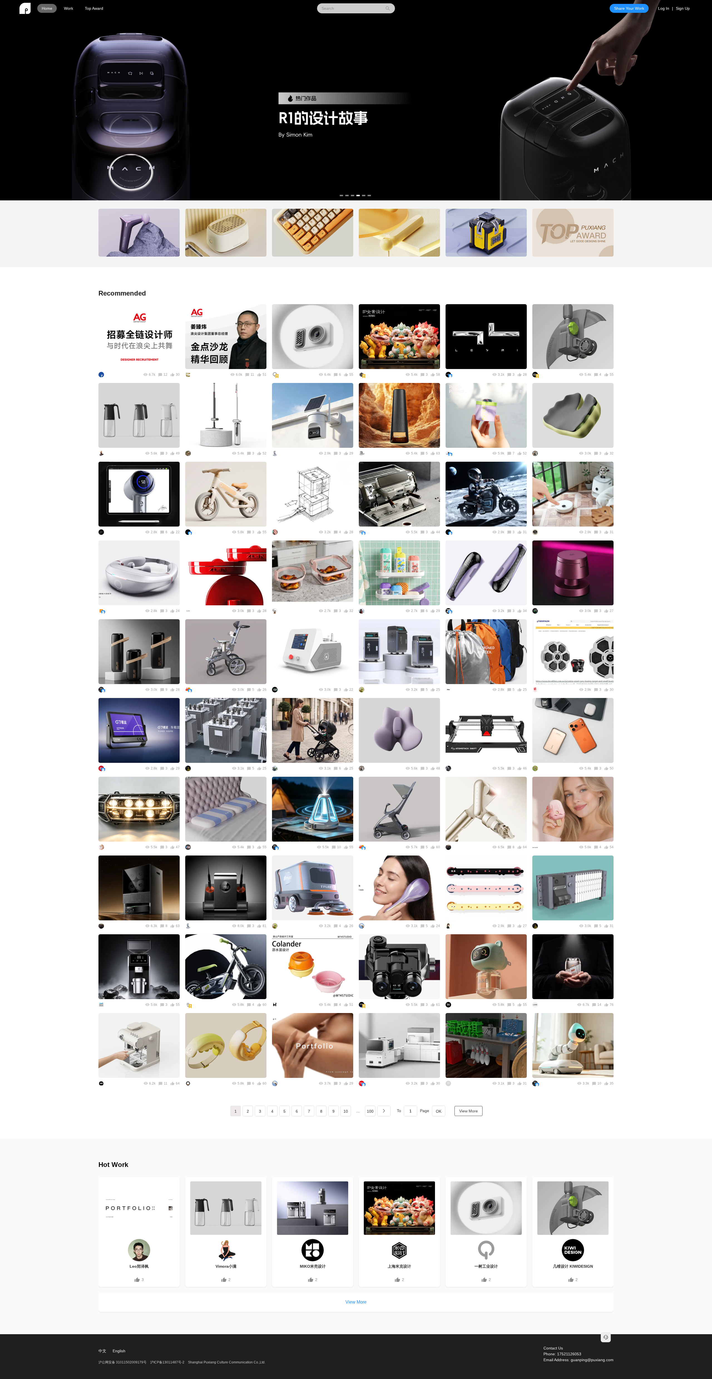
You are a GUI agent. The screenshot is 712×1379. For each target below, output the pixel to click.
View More (468, 1111)
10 (345, 1111)
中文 (102, 1351)
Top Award (94, 8)
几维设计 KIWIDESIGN (573, 1266)
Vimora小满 (226, 1266)
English (119, 1351)
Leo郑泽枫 (139, 1266)
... (358, 1111)
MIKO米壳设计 (313, 1266)
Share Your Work (629, 8)
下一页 (383, 1111)
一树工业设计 (486, 1266)
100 (370, 1111)
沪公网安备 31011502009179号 (122, 1362)
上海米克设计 (399, 1266)
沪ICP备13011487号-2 (167, 1362)
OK (438, 1111)
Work (68, 8)
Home (47, 8)
